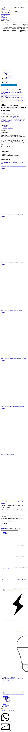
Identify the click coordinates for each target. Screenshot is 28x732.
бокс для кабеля (8, 120)
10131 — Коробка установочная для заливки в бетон (13, 358)
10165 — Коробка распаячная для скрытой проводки (13, 100)
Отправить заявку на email (8, 84)
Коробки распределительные (12, 89)
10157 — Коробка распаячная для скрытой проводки (13, 501)
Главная (3, 89)
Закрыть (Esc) (3, 709)
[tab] (15, 125)
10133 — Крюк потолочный (7, 454)
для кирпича (7, 121)
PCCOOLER (9, 76)
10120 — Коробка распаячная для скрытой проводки (13, 214)
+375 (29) (5, 12)
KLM (7, 74)
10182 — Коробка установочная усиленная (11, 310)
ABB (7, 73)
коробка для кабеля (17, 120)
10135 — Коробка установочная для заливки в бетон (13, 166)
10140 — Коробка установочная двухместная (12, 262)
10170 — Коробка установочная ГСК (10, 95)
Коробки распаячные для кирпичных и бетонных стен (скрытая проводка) (13, 118)
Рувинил (3, 168)
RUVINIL (8, 77)
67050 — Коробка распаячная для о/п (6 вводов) (12, 406)
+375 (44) (5, 14)
